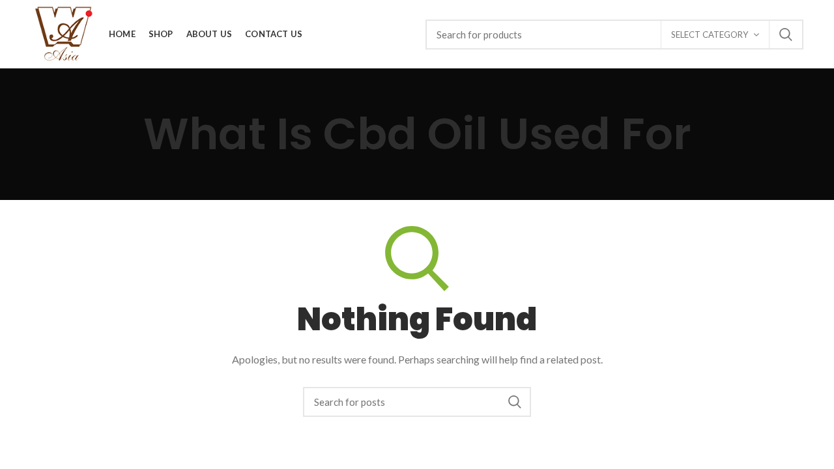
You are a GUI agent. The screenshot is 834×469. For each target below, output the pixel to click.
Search (785, 35)
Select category (709, 34)
